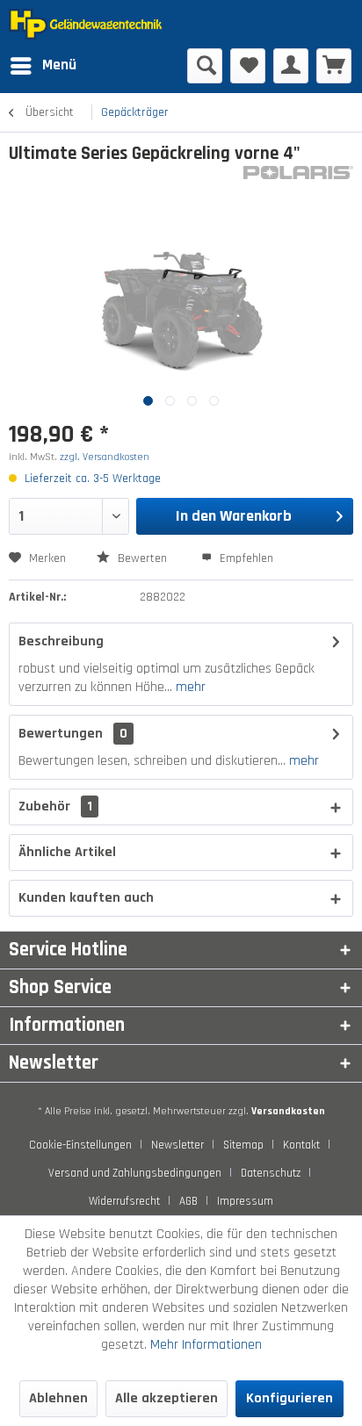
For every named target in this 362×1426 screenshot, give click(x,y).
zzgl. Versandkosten (104, 457)
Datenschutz (270, 1173)
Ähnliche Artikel (67, 852)
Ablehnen (58, 1398)
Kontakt (301, 1145)
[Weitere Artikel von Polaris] (298, 181)
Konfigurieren (289, 1398)
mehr (189, 687)
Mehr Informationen (206, 1345)
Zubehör (55, 806)
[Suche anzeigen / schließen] (204, 65)
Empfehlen (244, 558)
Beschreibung (61, 641)
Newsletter (177, 1145)
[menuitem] (42, 65)
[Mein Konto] (290, 65)
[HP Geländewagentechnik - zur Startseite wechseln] (95, 24)
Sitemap (243, 1145)
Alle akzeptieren (166, 1398)
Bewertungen (60, 733)
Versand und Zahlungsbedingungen (134, 1173)
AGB (188, 1201)
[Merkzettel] (247, 65)
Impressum (245, 1201)
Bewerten (142, 558)
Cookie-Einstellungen (80, 1145)
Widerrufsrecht (124, 1201)
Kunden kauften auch (86, 898)
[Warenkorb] (333, 65)
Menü (59, 65)
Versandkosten (288, 1111)
